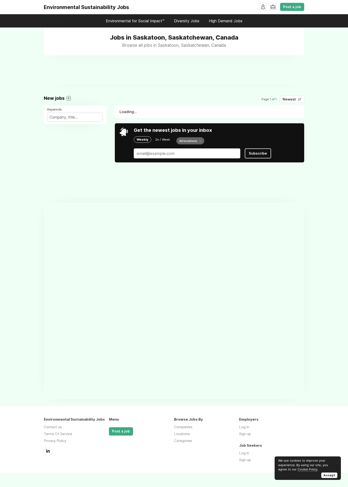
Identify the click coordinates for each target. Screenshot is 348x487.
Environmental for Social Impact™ (135, 20)
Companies (183, 427)
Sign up (245, 434)
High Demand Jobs (225, 20)
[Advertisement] (174, 73)
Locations (182, 434)
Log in (244, 427)
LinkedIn (48, 451)
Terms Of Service (58, 434)
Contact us (53, 427)
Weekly (142, 139)
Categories (183, 440)
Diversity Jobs (186, 20)
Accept (329, 475)
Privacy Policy (55, 440)
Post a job (292, 7)
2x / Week (162, 139)
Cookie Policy (307, 469)
